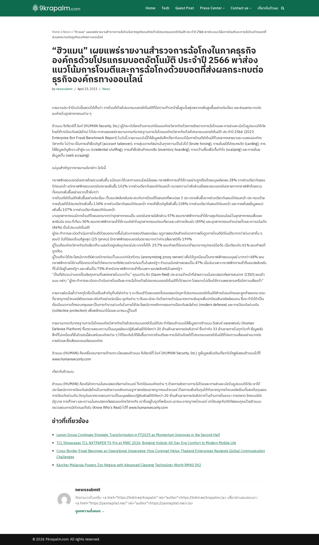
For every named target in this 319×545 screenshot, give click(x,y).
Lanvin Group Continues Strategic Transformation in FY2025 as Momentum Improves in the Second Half (138, 435)
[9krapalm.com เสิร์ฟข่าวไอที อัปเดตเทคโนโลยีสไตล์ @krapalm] (57, 8)
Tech (165, 8)
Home (150, 8)
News (67, 32)
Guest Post (184, 8)
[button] (224, 8)
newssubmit (64, 89)
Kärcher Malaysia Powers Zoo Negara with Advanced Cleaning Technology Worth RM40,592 (128, 465)
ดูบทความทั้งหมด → (90, 511)
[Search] (282, 8)
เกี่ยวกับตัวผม (267, 8)
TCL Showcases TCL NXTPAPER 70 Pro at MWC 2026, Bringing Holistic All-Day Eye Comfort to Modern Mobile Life (146, 443)
